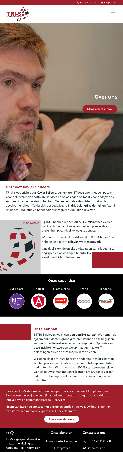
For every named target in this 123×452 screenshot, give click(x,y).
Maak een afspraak (99, 109)
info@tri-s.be (110, 2)
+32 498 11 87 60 (88, 2)
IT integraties (61, 448)
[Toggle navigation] (112, 14)
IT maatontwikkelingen (61, 441)
